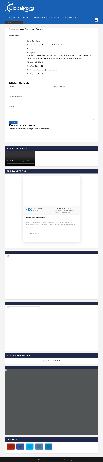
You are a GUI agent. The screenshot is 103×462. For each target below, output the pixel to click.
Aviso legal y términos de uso (75, 460)
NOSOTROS (51, 18)
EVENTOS (26, 18)
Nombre (11, 86)
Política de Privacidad (58, 460)
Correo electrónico (59, 86)
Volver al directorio (14, 35)
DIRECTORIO (62, 18)
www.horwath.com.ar (42, 74)
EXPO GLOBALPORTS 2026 (34, 218)
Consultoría (36, 41)
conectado (27, 129)
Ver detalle (34, 233)
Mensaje (12, 106)
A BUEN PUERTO (39, 18)
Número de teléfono (15, 96)
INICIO (8, 18)
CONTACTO (72, 18)
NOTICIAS (16, 18)
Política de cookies (44, 460)
